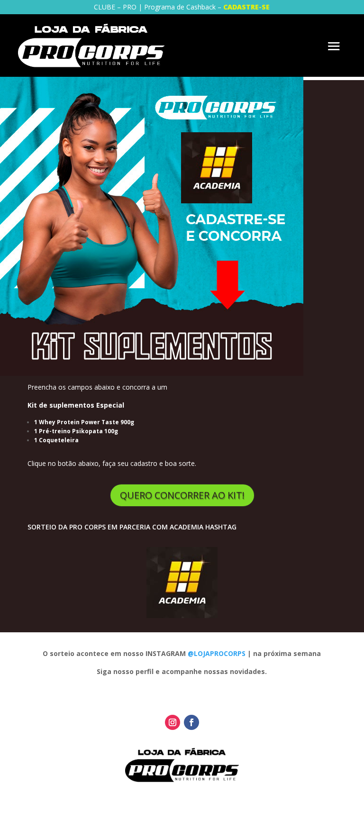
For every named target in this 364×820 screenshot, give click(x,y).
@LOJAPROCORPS (217, 653)
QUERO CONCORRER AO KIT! (182, 495)
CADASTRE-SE (246, 6)
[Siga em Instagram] (172, 722)
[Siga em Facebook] (191, 722)
